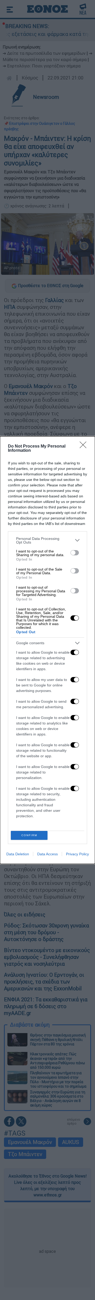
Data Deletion (17, 854)
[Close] (85, 447)
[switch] (74, 552)
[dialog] (47, 650)
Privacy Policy (77, 854)
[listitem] (47, 540)
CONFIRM (29, 835)
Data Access (47, 854)
